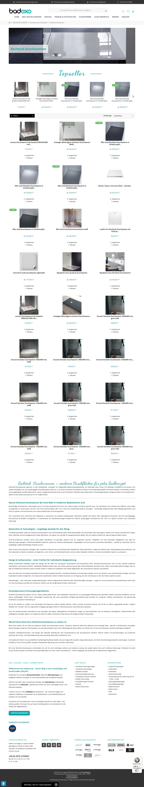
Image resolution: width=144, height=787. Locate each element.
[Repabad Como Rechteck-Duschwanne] (115, 261)
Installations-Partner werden (86, 677)
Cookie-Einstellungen (116, 666)
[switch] (137, 770)
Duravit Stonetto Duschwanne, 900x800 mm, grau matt (115, 448)
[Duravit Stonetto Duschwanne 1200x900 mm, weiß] (29, 392)
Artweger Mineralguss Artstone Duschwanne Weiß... (47, 100)
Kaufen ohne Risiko (82, 679)
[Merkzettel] (128, 11)
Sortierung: (108, 116)
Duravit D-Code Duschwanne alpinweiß (29, 273)
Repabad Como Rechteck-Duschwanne (115, 273)
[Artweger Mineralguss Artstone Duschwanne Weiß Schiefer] (47, 89)
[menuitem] (133, 11)
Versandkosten (86, 772)
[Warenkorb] (133, 11)
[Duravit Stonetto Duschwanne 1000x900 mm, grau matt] (115, 305)
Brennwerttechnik (33, 675)
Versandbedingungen (116, 684)
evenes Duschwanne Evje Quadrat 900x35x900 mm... (21, 100)
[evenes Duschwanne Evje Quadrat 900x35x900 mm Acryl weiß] (21, 89)
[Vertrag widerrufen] (39, 713)
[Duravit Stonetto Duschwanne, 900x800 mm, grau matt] (115, 435)
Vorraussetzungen (72, 776)
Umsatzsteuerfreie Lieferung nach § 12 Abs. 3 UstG (121, 678)
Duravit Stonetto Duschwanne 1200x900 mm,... (115, 360)
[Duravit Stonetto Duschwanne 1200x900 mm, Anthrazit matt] (115, 348)
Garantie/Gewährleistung (85, 674)
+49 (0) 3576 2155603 (19, 756)
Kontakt (78, 684)
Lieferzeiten (113, 669)
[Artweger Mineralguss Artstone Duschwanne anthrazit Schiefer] (72, 305)
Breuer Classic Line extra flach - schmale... (115, 186)
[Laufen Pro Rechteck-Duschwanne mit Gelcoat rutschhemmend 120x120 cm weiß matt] (115, 218)
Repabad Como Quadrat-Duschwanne (72, 273)
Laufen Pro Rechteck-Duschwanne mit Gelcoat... (115, 230)
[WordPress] (59, 745)
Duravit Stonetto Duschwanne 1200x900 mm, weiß (29, 404)
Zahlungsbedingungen (117, 682)
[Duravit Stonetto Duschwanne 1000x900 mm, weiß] (29, 348)
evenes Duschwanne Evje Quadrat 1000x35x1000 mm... (29, 317)
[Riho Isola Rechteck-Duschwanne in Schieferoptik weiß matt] (97, 89)
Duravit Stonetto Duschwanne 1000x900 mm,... (72, 360)
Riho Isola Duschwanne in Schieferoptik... (29, 229)
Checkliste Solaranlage (84, 669)
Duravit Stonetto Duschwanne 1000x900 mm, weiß (29, 361)
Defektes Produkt (82, 672)
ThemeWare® (90, 780)
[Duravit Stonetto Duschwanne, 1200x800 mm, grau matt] (72, 435)
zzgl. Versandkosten (72, 777)
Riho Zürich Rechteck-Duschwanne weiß (72, 229)
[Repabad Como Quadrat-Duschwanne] (72, 261)
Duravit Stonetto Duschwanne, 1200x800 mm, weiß (29, 448)
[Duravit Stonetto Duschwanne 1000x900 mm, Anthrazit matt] (72, 348)
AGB (110, 692)
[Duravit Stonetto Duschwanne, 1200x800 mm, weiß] (29, 435)
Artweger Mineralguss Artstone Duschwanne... (72, 316)
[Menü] (140, 757)
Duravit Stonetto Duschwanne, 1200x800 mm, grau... (72, 448)
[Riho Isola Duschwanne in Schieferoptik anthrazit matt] (29, 218)
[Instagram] (54, 745)
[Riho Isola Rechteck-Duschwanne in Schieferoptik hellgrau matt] (123, 89)
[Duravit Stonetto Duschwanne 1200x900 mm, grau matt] (72, 392)
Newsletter (112, 672)
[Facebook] (44, 745)
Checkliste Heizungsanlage (85, 666)
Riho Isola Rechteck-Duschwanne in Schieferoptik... (72, 100)
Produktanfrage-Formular (85, 682)
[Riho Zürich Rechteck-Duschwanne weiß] (72, 218)
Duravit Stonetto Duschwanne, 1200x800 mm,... (115, 403)
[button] (3, 783)
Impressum (113, 694)
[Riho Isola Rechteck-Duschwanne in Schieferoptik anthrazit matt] (72, 89)
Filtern (15, 116)
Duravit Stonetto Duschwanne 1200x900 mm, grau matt (72, 404)
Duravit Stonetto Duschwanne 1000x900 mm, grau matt (115, 317)
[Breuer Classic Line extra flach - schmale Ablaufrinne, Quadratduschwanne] (115, 174)
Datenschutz (113, 689)
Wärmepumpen (53, 675)
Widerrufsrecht (114, 687)
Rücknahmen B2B (115, 674)
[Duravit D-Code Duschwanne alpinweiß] (29, 261)
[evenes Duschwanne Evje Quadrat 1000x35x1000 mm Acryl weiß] (29, 305)
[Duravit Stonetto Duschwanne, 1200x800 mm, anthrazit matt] (115, 392)
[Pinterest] (49, 745)
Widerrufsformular (82, 687)
